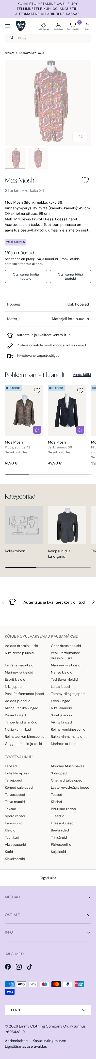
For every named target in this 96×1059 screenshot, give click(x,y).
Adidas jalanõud (18, 701)
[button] (87, 26)
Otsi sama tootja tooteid (26, 276)
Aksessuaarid (15, 844)
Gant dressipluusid (66, 646)
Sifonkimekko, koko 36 (33, 53)
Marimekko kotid (64, 743)
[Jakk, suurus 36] (67, 410)
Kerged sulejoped (19, 787)
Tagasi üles (48, 878)
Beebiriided (60, 830)
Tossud (56, 794)
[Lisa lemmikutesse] (85, 180)
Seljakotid (58, 851)
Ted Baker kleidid (64, 679)
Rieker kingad (15, 715)
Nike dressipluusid (19, 653)
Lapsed (11, 766)
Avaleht (10, 53)
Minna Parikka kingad (21, 708)
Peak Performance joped (24, 693)
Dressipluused (62, 823)
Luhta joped (60, 686)
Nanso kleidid (61, 672)
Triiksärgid (59, 837)
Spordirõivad (15, 816)
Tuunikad (12, 837)
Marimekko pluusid (65, 665)
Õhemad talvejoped (66, 780)
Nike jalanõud (61, 708)
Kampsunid (14, 823)
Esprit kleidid (15, 679)
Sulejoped (59, 773)
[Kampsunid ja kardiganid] (67, 525)
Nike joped (13, 686)
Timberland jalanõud (21, 722)
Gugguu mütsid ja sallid (23, 743)
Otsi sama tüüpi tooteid (70, 276)
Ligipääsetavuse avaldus (26, 1046)
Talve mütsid (15, 801)
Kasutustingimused (49, 1040)
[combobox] (48, 38)
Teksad (10, 809)
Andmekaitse (16, 1040)
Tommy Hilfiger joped (68, 693)
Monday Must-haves (67, 766)
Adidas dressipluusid (21, 646)
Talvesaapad (15, 794)
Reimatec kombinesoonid (25, 736)
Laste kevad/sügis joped (70, 787)
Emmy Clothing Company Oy (43, 1026)
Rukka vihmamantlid (66, 736)
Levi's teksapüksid (19, 665)
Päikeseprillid (61, 844)
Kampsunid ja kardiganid (59, 554)
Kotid (9, 851)
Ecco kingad (60, 701)
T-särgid (57, 816)
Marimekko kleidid (19, 672)
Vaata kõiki (82, 374)
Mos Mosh (19, 180)
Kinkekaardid (15, 859)
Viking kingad (61, 722)
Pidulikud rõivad (63, 809)
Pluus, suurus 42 (17, 447)
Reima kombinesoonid (68, 729)
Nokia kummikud (18, 729)
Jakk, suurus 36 (60, 447)
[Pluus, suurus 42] (24, 410)
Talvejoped (13, 780)
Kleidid (10, 830)
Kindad (56, 801)
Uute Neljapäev (17, 773)
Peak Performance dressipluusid (65, 655)
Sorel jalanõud (62, 715)
